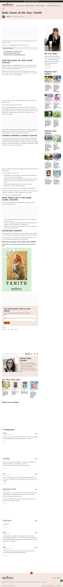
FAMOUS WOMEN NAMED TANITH (12, 53)
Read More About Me (25, 374)
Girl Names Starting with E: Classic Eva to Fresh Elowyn (48, 88)
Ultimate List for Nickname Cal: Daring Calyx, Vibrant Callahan (48, 165)
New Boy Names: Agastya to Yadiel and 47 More (57, 147)
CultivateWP (59, 585)
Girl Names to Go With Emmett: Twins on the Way (48, 106)
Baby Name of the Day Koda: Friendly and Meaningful (48, 182)
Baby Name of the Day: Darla (24, 392)
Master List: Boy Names (40, 5)
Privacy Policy (44, 585)
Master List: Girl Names (29, 5)
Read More (47, 67)
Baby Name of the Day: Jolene (15, 393)
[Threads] (56, 578)
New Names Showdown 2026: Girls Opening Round (33, 395)
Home (3, 8)
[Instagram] (53, 578)
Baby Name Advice (19, 5)
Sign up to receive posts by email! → (31, 1)
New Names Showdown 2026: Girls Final (5, 393)
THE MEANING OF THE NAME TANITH (13, 51)
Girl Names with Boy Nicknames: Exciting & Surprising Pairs (56, 123)
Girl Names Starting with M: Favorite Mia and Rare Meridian (48, 123)
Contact (54, 3)
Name (5, 314)
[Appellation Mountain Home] (8, 5)
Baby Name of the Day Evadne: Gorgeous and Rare (57, 106)
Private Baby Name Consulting (52, 5)
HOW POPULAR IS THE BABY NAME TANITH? (14, 54)
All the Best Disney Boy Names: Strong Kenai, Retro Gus (57, 165)
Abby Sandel (9, 16)
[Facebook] (58, 578)
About (50, 3)
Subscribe (7, 322)
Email (5, 318)
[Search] (60, 6)
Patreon (58, 3)
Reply (36, 433)
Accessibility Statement (50, 585)
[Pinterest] (60, 578)
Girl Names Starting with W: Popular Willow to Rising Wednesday (57, 88)
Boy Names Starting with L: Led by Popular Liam (57, 182)
